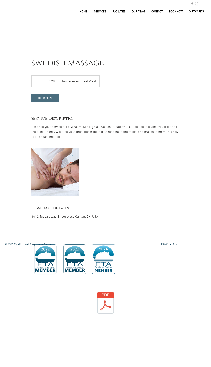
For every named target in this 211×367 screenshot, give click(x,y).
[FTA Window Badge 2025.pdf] (105, 303)
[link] (45, 98)
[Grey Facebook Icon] (192, 3)
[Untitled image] (55, 172)
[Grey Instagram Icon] (197, 3)
